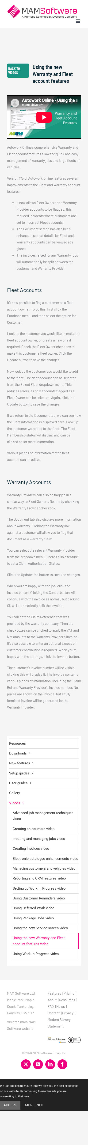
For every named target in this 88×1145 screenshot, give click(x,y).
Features (54, 993)
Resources (17, 743)
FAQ (51, 1006)
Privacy (67, 1013)
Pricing (69, 993)
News (60, 1006)
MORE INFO (34, 1105)
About (52, 1000)
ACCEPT (10, 1105)
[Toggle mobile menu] (78, 21)
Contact (54, 1013)
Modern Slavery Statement (59, 1022)
